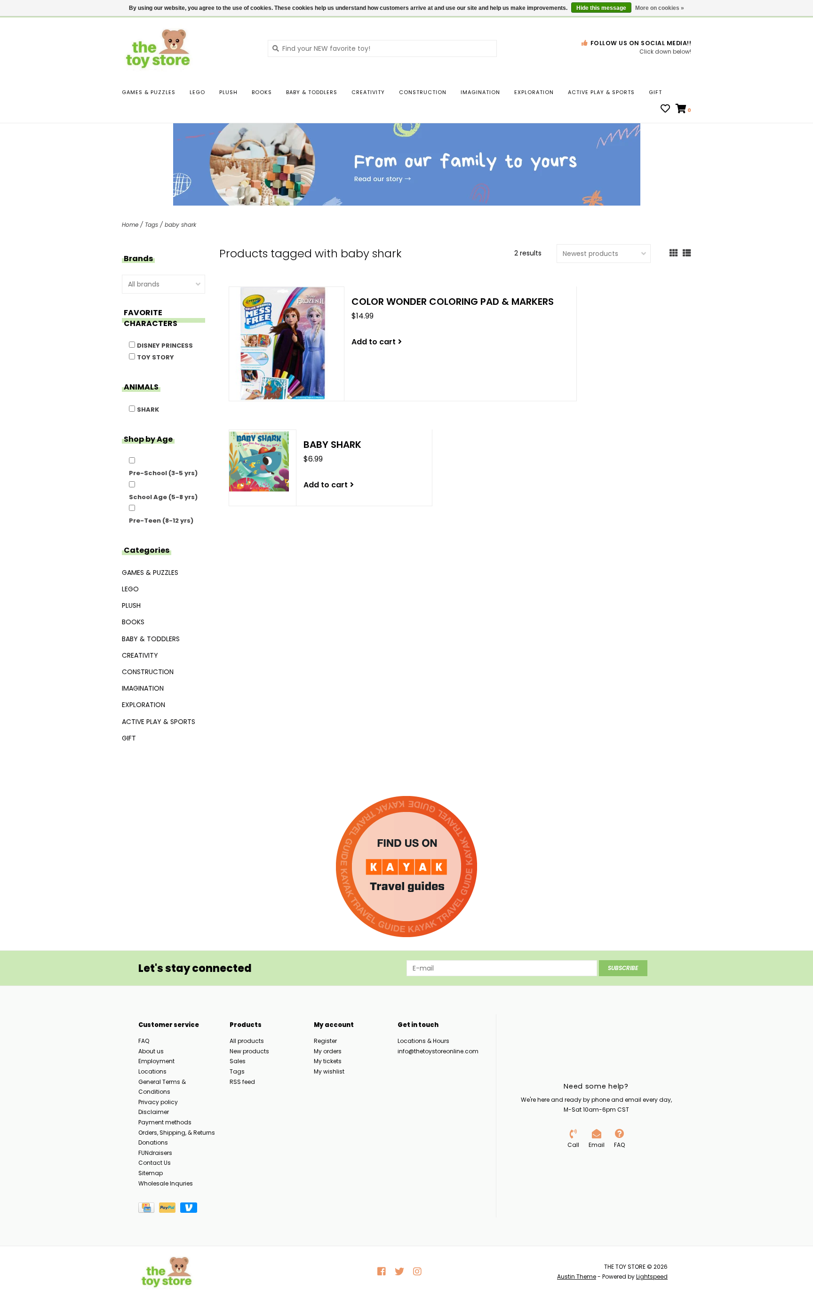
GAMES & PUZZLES (148, 92)
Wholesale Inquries (165, 1183)
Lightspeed (652, 1277)
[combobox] (382, 48)
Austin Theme (576, 1277)
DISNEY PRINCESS (165, 345)
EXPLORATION (534, 92)
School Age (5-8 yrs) (163, 497)
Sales (238, 1061)
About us (151, 1051)
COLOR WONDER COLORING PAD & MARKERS (452, 301)
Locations (152, 1071)
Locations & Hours (423, 1041)
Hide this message (601, 8)
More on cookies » (659, 8)
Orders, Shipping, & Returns (176, 1133)
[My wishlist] (665, 109)
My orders (328, 1051)
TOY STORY (155, 357)
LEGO (197, 92)
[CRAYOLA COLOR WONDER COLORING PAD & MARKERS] (283, 344)
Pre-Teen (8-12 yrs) (161, 520)
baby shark (180, 225)
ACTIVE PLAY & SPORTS (601, 92)
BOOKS (262, 92)
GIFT (655, 92)
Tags (151, 225)
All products (247, 1041)
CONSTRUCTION (422, 92)
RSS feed (242, 1082)
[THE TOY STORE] (188, 48)
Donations (153, 1142)
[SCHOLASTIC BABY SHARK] (259, 461)
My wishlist (329, 1071)
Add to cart (373, 341)
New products (249, 1051)
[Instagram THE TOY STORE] (417, 1271)
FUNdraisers (155, 1153)
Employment (156, 1061)
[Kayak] (406, 867)
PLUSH (228, 92)
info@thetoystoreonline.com (438, 1051)
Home (130, 225)
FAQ (143, 1041)
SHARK (148, 409)
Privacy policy (158, 1102)
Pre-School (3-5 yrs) (163, 473)
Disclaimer (153, 1112)
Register (325, 1041)
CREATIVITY (368, 92)
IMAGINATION (480, 92)
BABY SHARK (332, 444)
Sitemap (150, 1173)
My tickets (328, 1061)
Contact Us (154, 1163)
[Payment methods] (148, 1209)
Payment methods (164, 1122)
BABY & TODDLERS (311, 92)
